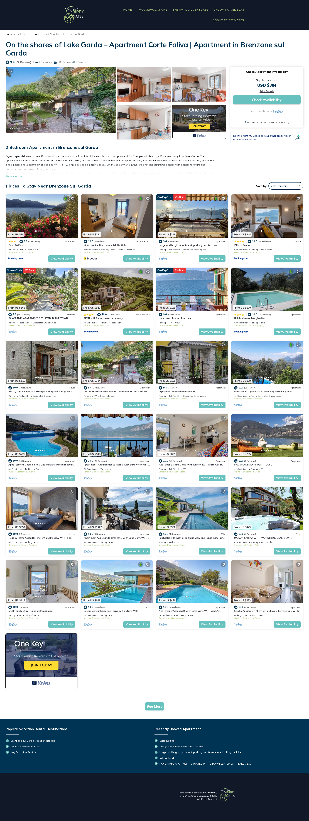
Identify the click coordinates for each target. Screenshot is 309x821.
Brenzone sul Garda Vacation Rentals (33, 740)
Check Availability (267, 99)
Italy (44, 34)
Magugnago (259, 325)
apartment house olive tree (175, 318)
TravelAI (211, 792)
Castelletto (33, 618)
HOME (127, 9)
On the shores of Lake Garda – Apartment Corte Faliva (115, 391)
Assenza (33, 398)
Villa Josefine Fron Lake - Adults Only (105, 245)
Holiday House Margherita (249, 318)
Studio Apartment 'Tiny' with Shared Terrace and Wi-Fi (266, 610)
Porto (31, 252)
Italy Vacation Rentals (23, 752)
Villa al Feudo (242, 245)
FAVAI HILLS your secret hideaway (103, 318)
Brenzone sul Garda (73, 34)
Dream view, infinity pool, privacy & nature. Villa (111, 610)
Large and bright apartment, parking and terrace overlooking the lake (200, 752)
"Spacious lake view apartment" (177, 391)
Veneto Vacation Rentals (25, 746)
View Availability (62, 258)
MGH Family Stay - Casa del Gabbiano (30, 610)
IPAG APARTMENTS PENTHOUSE (253, 464)
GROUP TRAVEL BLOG (229, 9)
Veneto (54, 34)
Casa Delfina (15, 245)
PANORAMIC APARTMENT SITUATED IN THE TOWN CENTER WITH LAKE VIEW (205, 763)
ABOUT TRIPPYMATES (228, 20)
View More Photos (20, 128)
